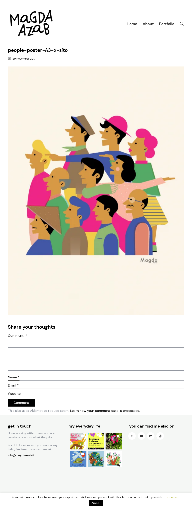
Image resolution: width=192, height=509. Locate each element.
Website (14, 393)
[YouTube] (141, 436)
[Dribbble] (160, 436)
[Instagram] (132, 436)
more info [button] (173, 497)
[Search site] (182, 24)
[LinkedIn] (150, 436)
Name (14, 377)
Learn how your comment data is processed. (105, 410)
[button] (78, 441)
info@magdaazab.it (21, 455)
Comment (17, 335)
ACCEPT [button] (96, 503)
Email (13, 385)
